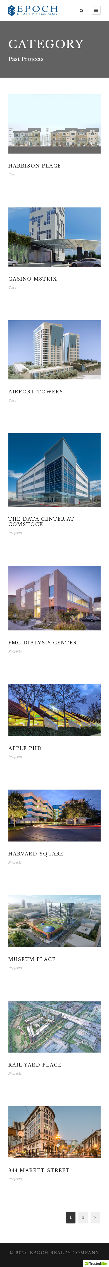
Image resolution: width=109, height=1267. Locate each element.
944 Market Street (39, 1170)
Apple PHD (25, 748)
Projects (15, 533)
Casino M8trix (32, 279)
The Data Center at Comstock (41, 521)
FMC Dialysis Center (42, 643)
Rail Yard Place (35, 1065)
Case (12, 175)
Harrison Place (34, 166)
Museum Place (32, 959)
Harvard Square (36, 854)
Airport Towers (35, 392)
